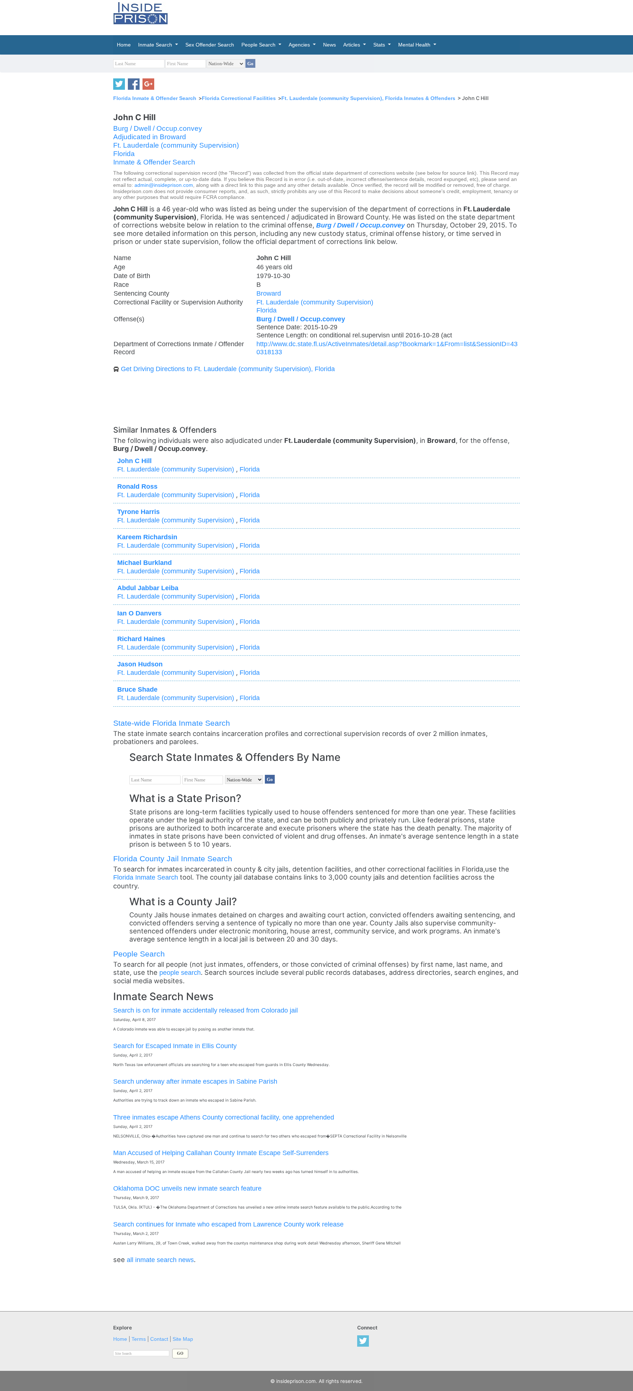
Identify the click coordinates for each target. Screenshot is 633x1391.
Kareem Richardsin (147, 537)
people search (180, 972)
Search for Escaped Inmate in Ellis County (175, 1046)
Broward (268, 293)
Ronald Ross (137, 486)
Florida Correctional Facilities (239, 98)
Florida (124, 154)
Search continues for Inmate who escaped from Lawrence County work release (228, 1224)
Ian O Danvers (139, 613)
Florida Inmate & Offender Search (154, 98)
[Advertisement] (351, 16)
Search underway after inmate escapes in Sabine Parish (195, 1081)
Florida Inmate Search (145, 877)
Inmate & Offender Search (154, 162)
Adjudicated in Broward (149, 137)
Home (120, 1339)
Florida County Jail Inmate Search (172, 858)
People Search (139, 954)
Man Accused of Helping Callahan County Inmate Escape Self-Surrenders (221, 1153)
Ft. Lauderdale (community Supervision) (176, 145)
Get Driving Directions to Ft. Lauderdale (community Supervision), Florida (228, 369)
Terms (139, 1339)
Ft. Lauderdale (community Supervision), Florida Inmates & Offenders (368, 98)
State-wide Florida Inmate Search (171, 723)
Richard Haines (141, 639)
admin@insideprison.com (163, 185)
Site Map (183, 1339)
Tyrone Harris (138, 511)
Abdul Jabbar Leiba (147, 588)
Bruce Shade (137, 689)
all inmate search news (160, 1260)
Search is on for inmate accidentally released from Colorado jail (205, 1010)
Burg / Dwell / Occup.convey (157, 128)
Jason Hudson (140, 664)
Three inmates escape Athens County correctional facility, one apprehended (223, 1117)
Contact (159, 1339)
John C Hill (134, 461)
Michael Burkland (144, 562)
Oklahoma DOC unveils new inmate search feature (187, 1188)
